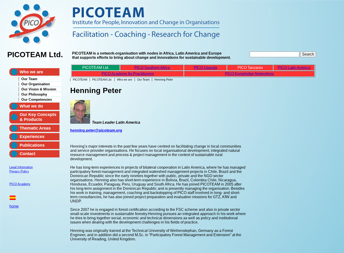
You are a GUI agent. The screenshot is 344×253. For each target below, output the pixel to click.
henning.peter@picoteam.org (96, 130)
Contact (27, 153)
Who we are (124, 79)
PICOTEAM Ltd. (102, 79)
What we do (31, 106)
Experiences (32, 136)
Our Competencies (36, 99)
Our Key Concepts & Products (38, 117)
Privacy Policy (19, 171)
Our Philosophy (34, 94)
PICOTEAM (80, 79)
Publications (32, 145)
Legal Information (21, 167)
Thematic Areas (35, 128)
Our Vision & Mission (38, 89)
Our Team (143, 79)
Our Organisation (35, 84)
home (14, 206)
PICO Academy (19, 184)
